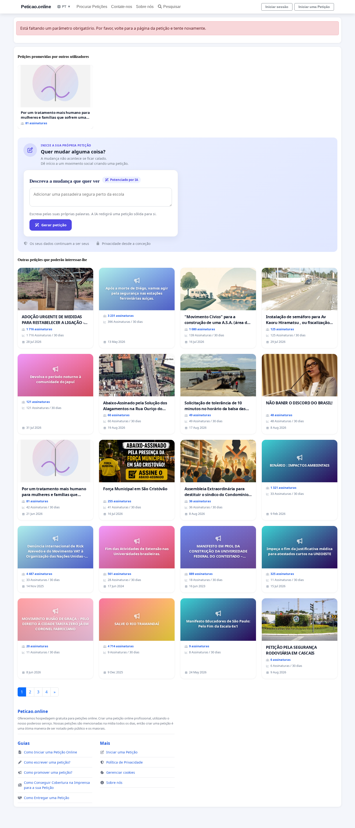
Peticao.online (36, 6)
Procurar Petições (92, 7)
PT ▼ (66, 6)
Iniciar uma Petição (314, 7)
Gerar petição (53, 224)
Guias (24, 743)
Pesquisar (172, 7)
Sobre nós (145, 7)
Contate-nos (121, 7)
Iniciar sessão (276, 7)
